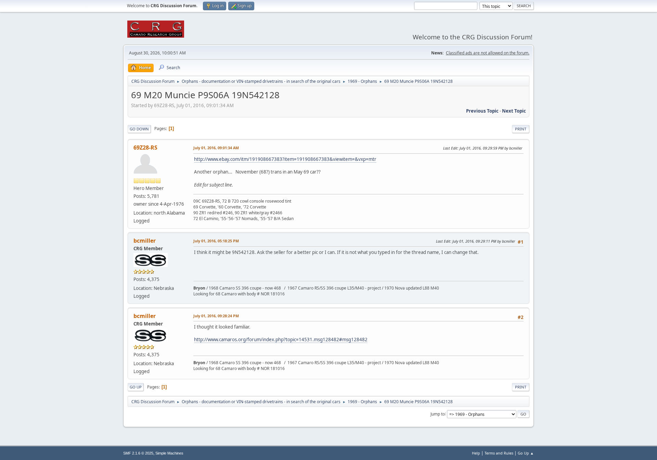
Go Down (139, 128)
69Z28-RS (145, 147)
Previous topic (482, 111)
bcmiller (144, 240)
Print (520, 128)
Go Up (136, 386)
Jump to (437, 414)
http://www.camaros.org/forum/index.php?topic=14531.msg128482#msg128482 (281, 339)
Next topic (514, 111)
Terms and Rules (499, 453)
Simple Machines (169, 453)
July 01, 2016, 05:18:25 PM (216, 240)
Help (476, 453)
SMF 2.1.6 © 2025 (138, 453)
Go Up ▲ (526, 453)
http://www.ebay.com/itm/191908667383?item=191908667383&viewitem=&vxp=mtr (285, 159)
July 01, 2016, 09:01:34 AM (216, 147)
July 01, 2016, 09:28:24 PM (216, 315)
